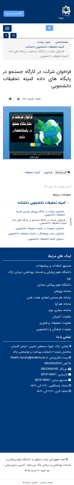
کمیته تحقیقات (32, 172)
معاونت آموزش (61, 316)
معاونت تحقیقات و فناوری (55, 323)
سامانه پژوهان (62, 291)
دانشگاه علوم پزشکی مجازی (54, 284)
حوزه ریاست (44, 42)
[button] (14, 14)
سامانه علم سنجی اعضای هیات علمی (49, 297)
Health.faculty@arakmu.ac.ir (29, 357)
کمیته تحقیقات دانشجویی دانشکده (44, 47)
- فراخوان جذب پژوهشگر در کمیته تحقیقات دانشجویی (36, 233)
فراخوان (48, 172)
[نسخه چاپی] (18, 99)
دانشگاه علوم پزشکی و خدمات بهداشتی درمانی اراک (39, 272)
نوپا (69, 278)
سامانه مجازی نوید (59, 310)
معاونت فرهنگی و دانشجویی (53, 329)
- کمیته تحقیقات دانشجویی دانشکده (42, 203)
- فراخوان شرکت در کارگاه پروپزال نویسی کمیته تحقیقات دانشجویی (40, 213)
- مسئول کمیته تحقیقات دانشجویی (46, 239)
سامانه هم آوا (63, 304)
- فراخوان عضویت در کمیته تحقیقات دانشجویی (40, 228)
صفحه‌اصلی (61, 42)
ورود (61, 17)
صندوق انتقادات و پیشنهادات (53, 265)
